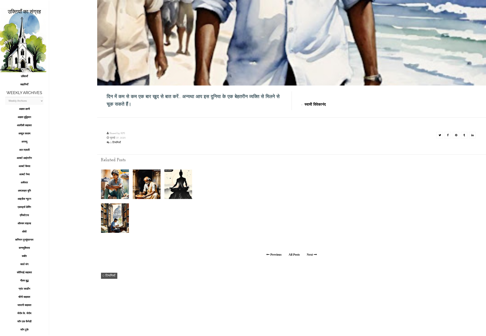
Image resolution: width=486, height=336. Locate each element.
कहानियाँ (24, 84)
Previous (276, 254)
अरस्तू (24, 141)
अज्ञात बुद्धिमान (24, 117)
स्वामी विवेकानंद (315, 105)
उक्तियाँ (24, 76)
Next (310, 254)
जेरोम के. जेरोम (24, 313)
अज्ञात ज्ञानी (24, 108)
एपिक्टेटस (24, 215)
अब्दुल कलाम (24, 133)
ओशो (24, 231)
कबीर (24, 256)
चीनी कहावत (24, 296)
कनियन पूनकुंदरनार (24, 239)
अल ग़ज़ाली (24, 149)
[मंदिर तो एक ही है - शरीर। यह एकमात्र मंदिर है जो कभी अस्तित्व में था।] (178, 198)
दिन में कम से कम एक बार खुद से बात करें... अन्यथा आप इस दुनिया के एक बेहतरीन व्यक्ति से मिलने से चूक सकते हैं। (193, 100)
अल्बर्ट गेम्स (24, 174)
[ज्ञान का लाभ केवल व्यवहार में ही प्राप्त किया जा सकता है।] (115, 232)
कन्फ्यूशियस (24, 247)
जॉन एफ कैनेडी (24, 321)
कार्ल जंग (24, 264)
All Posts (294, 254)
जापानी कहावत (24, 305)
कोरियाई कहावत (24, 272)
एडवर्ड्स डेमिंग (24, 206)
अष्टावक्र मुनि (24, 190)
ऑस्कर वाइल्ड (24, 223)
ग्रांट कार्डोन (24, 288)
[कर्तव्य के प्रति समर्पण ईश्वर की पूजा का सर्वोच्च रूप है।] (147, 198)
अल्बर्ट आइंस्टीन (24, 157)
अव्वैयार (24, 182)
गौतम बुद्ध (24, 280)
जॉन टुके (24, 329)
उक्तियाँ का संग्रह (24, 12)
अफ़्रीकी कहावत (24, 125)
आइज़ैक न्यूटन (24, 198)
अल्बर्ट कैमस (24, 166)
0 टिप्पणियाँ (115, 142)
